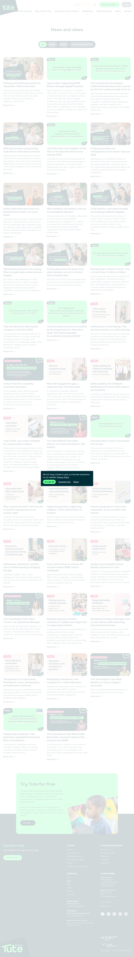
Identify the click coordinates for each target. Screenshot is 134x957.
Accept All (49, 482)
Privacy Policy (63, 477)
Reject (76, 482)
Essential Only (65, 482)
